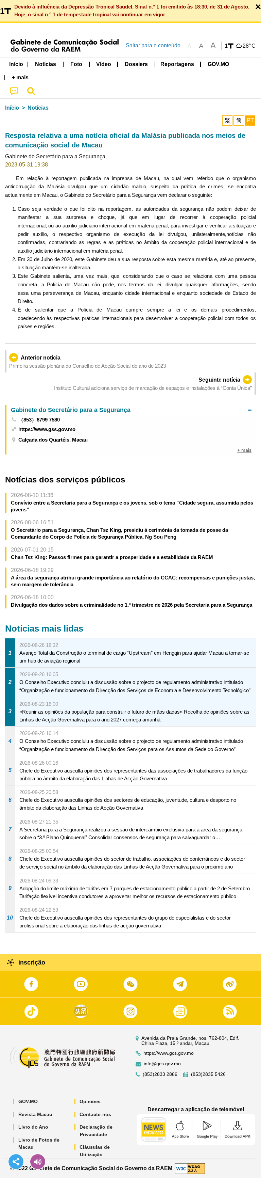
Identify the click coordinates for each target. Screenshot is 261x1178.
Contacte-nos (95, 1114)
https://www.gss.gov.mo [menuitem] (46, 429)
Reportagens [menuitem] (177, 64)
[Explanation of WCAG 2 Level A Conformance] (190, 1168)
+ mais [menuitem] (244, 450)
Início (12, 108)
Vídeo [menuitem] (103, 64)
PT (250, 120)
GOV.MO (28, 1101)
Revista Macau (35, 1114)
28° (249, 46)
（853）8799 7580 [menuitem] (39, 419)
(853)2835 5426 (208, 1074)
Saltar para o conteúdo (153, 45)
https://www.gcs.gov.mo (168, 1053)
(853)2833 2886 (160, 1074)
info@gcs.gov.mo (162, 1063)
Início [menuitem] (16, 64)
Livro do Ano (33, 1127)
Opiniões (90, 1101)
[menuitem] (46, 64)
